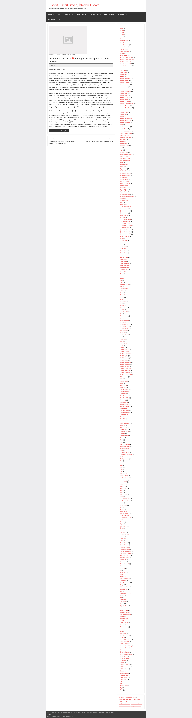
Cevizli (122, 238)
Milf (121, 507)
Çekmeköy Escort (124, 227)
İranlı (121, 337)
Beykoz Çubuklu (124, 181)
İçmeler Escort (124, 330)
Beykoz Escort (124, 185)
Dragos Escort (124, 250)
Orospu (122, 536)
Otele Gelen (123, 538)
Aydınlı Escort (123, 143)
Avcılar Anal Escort (125, 126)
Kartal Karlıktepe (124, 404)
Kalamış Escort (124, 377)
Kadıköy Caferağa (125, 351)
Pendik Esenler (124, 545)
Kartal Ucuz (123, 421)
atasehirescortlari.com (134, 699)
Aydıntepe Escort (124, 145)
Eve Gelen (123, 276)
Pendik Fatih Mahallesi (126, 551)
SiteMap (49, 714)
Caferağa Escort (124, 208)
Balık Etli (122, 166)
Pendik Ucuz (123, 561)
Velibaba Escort (124, 675)
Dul (121, 255)
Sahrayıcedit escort (125, 578)
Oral (121, 530)
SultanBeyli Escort (125, 612)
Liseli (121, 467)
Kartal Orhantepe (124, 410)
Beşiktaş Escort (124, 171)
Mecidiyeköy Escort (125, 498)
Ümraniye (122, 637)
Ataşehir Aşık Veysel (125, 78)
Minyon (122, 509)
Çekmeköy (123, 217)
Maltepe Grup (123, 479)
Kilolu (121, 440)
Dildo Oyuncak (124, 248)
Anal (121, 68)
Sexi (121, 591)
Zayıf (121, 688)
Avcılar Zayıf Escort (125, 135)
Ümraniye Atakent (124, 641)
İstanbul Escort (124, 343)
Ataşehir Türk (123, 114)
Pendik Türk (123, 559)
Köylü (121, 450)
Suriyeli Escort (124, 618)
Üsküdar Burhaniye (125, 666)
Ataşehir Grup (123, 95)
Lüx (121, 471)
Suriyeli (122, 616)
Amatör (122, 53)
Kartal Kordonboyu (125, 406)
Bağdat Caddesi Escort (126, 154)
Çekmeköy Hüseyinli (125, 234)
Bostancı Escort (124, 200)
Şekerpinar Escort (124, 587)
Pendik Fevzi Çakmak (126, 553)
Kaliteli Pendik (124, 381)
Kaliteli (122, 379)
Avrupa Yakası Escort (125, 137)
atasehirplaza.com (131, 697)
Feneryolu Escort (124, 284)
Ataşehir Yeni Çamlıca (126, 118)
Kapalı (121, 383)
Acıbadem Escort (54, 130)
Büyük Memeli (124, 204)
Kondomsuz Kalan (125, 446)
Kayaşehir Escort (124, 431)
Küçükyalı (122, 456)
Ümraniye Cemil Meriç (126, 645)
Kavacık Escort (124, 429)
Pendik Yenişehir (124, 564)
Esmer (121, 274)
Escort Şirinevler (124, 265)
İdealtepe (122, 332)
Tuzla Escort (123, 629)
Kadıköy (122, 347)
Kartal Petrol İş (124, 414)
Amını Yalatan (123, 55)
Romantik (122, 568)
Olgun (121, 524)
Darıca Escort (123, 246)
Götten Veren (123, 307)
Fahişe (122, 282)
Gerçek (122, 305)
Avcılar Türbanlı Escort (126, 133)
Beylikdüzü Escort (54, 19)
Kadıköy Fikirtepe (124, 366)
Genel (121, 303)
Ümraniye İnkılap (124, 652)
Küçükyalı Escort (124, 458)
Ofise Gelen (123, 519)
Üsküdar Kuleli (124, 671)
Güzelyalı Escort (124, 320)
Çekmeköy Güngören (125, 229)
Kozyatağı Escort (124, 452)
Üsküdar (122, 662)
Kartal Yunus (123, 427)
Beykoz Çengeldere (125, 175)
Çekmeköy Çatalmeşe (126, 225)
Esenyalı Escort (124, 269)
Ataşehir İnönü (124, 99)
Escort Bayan (123, 261)
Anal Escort (123, 70)
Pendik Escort (96, 14)
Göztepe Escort (124, 311)
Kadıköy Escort (64, 130)
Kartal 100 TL (123, 387)
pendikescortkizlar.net (124, 704)
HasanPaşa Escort (125, 324)
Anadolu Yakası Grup (125, 61)
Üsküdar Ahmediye (125, 664)
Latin (121, 465)
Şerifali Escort (123, 589)
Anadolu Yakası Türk (125, 63)
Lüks (121, 469)
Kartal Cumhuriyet (125, 391)
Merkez (122, 503)
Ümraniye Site (124, 656)
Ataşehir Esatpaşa (125, 84)
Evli (121, 280)
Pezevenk (122, 566)
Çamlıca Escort (124, 213)
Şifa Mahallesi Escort (125, 593)
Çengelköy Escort (124, 236)
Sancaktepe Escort (125, 582)
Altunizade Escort (124, 51)
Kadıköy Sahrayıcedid (126, 374)
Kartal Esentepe (124, 395)
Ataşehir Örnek (124, 112)
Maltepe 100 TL (124, 473)
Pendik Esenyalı (124, 547)
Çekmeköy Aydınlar (125, 221)
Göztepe (122, 309)
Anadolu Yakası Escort (66, 14)
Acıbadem (122, 42)
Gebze (121, 292)
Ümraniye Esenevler (125, 650)
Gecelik (122, 297)
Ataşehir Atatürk (124, 80)
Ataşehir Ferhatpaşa (125, 91)
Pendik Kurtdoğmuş (125, 555)
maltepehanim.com (135, 706)
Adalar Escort (123, 47)
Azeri (121, 148)
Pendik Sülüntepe (124, 557)
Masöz (121, 492)
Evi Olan (122, 278)
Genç (121, 299)
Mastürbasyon (123, 494)
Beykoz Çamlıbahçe (125, 173)
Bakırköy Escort (124, 164)
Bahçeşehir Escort (125, 160)
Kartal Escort (82, 14)
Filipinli (122, 290)
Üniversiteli (123, 660)
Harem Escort (123, 322)
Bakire (121, 162)
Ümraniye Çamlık (124, 643)
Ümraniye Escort (124, 648)
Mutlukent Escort (124, 513)
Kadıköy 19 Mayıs (124, 349)
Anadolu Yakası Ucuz (125, 66)
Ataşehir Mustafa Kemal (126, 110)
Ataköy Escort (123, 72)
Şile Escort (123, 599)
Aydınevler (123, 141)
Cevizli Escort (123, 240)
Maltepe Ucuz (123, 484)
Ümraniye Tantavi (124, 658)
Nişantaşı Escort (124, 515)
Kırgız (121, 442)
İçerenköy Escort (124, 328)
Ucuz (121, 631)
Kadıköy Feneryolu (125, 364)
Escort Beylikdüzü (125, 263)
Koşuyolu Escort (124, 448)
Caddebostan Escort (125, 206)
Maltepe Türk (123, 482)
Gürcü (121, 318)
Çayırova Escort (124, 215)
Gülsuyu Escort (124, 316)
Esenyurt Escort (124, 271)
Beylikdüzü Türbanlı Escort (127, 196)
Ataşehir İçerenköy (125, 97)
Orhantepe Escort (124, 534)
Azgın (121, 150)
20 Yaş (122, 34)
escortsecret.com (123, 699)
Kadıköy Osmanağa (125, 372)
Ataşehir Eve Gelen (125, 89)
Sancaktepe (123, 580)
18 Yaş (122, 30)
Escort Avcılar (123, 259)
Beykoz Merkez (124, 187)
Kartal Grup (123, 400)
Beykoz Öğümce (124, 190)
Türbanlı (122, 624)
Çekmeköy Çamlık (125, 223)
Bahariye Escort (124, 156)
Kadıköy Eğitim (124, 356)
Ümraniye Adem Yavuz (126, 639)
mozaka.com (122, 697)
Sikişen (122, 595)
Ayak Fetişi (123, 139)
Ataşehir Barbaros (125, 82)
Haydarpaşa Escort (125, 326)
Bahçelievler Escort (125, 158)
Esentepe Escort (124, 267)
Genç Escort (123, 301)
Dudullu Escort (124, 253)
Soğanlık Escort (124, 606)
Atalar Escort (123, 74)
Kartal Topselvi (124, 416)
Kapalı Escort (123, 385)
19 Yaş (122, 32)
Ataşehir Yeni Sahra (125, 120)
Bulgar (121, 202)
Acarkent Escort (124, 40)
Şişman (122, 603)
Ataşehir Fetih (123, 93)
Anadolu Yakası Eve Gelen (127, 59)
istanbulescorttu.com (136, 704)
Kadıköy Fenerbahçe (125, 362)
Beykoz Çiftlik (123, 177)
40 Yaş (122, 36)
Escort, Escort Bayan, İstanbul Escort (74, 5)
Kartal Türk (123, 419)
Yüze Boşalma (124, 685)
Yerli (121, 683)
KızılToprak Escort (125, 444)
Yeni (121, 681)
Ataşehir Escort (124, 87)
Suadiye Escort (124, 610)
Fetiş (121, 286)
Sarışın (122, 585)
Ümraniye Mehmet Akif (126, 654)
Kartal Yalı (122, 425)
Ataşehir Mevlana (124, 105)
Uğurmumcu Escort (125, 635)
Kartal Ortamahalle (125, 412)
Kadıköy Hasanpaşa (125, 368)
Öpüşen (122, 528)
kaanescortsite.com (124, 706)
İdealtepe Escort (124, 335)
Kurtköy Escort (124, 463)
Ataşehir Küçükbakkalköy (126, 103)
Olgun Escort (123, 526)
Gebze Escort (109, 14)
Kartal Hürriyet (124, 402)
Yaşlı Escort (123, 679)
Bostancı (122, 198)
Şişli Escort (123, 601)
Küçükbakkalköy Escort (126, 454)
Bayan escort (123, 169)
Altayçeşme (123, 49)
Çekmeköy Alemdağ (125, 219)
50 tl (121, 38)
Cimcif (121, 242)
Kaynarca (122, 433)
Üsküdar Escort (124, 669)
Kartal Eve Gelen (124, 398)
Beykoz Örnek (123, 192)
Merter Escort (123, 505)
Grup (121, 314)
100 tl (121, 28)
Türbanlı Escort (124, 627)
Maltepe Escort (124, 475)
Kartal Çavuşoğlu (124, 389)
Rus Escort (123, 572)
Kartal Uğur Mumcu (125, 423)
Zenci (121, 690)
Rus (121, 570)
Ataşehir (122, 76)
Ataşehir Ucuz (123, 116)
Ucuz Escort (123, 633)
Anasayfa (51, 14)
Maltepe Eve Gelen (125, 477)
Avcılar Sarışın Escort (125, 131)
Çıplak (121, 244)
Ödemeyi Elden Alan (125, 517)
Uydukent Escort (124, 673)
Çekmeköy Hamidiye (125, 232)
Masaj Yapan (123, 488)
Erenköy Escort (124, 257)
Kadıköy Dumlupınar (125, 353)
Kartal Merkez (123, 408)
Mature (122, 496)
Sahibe (122, 576)
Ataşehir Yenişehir (125, 122)
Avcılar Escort (123, 14)
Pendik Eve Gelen (125, 549)
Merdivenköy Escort (125, 501)
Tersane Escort (124, 622)
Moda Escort (123, 511)
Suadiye (122, 608)
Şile (121, 597)
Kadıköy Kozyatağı (125, 370)
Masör (121, 490)
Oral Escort (123, 532)
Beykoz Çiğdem (124, 179)
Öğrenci (122, 522)
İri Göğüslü (123, 339)
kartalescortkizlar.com (124, 701)
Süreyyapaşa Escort (125, 614)
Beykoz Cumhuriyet (125, 183)
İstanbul (122, 341)
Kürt (121, 461)
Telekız (122, 620)
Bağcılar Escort (124, 152)
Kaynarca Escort (124, 435)
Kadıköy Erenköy (124, 358)
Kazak (121, 437)
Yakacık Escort (124, 677)
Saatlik (122, 574)
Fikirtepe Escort (124, 288)
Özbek (121, 540)
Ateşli (121, 124)
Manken (122, 486)
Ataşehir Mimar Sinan (125, 108)
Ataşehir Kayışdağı (125, 101)
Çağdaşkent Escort (125, 211)
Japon (121, 345)
